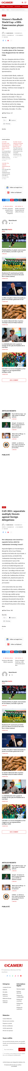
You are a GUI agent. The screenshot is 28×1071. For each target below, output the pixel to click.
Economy (18, 6)
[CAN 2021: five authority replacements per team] (7, 170)
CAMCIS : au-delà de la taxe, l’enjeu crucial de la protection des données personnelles (18, 445)
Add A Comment (14, 380)
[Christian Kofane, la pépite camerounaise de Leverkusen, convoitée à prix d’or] (14, 241)
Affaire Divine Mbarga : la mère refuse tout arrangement (18, 435)
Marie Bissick (10, 33)
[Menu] (25, 2)
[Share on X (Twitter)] (5, 40)
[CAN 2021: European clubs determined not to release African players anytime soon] (7, 151)
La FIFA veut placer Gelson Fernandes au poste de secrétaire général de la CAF (14, 298)
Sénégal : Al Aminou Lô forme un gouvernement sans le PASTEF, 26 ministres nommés (18, 425)
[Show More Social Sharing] (11, 40)
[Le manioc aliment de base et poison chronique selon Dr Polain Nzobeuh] (14, 312)
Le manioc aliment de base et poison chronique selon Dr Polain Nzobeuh (12, 321)
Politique (10, 6)
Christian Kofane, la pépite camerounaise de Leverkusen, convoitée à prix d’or (14, 250)
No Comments (20, 35)
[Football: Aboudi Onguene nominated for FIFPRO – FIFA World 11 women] (18, 149)
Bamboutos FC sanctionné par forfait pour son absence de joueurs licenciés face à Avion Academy (13, 274)
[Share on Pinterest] (8, 40)
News (3, 6)
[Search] (23, 2)
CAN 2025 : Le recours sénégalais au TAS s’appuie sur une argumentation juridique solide (13, 370)
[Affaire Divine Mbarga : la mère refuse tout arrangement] (6, 435)
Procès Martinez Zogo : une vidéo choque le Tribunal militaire (19, 415)
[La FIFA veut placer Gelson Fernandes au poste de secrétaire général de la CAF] (14, 289)
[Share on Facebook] (3, 40)
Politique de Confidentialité (14, 1055)
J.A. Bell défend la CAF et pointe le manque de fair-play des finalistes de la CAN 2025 (13, 345)
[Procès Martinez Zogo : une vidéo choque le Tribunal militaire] (6, 415)
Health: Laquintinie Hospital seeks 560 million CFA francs (19, 210)
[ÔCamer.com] (8, 2)
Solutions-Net (21, 1062)
